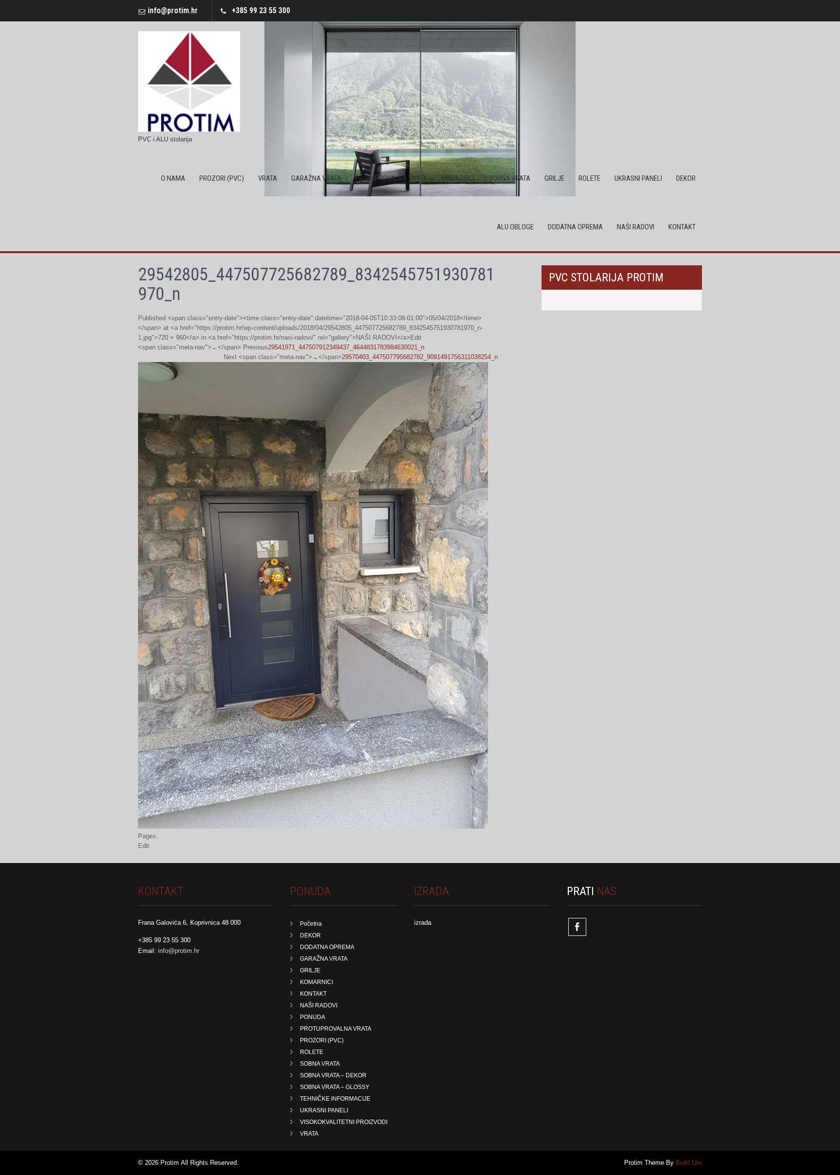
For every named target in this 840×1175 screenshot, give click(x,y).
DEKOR (686, 178)
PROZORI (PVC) (221, 178)
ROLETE (589, 178)
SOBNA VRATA (509, 178)
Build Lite (689, 1162)
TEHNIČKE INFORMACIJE (335, 1098)
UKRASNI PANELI (638, 178)
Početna (311, 923)
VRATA (267, 178)
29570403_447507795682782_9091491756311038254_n (420, 357)
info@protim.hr (173, 10)
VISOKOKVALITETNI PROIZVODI (343, 1122)
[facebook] (577, 927)
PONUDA (312, 1017)
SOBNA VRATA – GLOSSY (334, 1087)
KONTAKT (682, 227)
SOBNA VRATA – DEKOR (333, 1075)
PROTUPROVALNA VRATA (391, 178)
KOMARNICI (458, 178)
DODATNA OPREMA (575, 227)
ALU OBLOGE (515, 227)
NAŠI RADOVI (635, 227)
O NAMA (173, 178)
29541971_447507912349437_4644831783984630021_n (346, 347)
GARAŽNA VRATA (316, 178)
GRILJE (554, 178)
